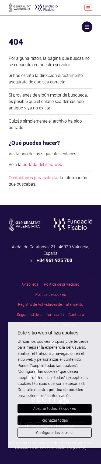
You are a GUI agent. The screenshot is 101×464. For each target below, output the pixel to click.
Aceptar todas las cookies (54, 408)
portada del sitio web (42, 164)
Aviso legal (30, 284)
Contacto (76, 314)
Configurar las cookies (54, 432)
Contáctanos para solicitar (34, 177)
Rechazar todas (54, 420)
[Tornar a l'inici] (87, 450)
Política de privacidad (61, 284)
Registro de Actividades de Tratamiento (50, 304)
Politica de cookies (50, 294)
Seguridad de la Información (40, 314)
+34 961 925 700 (54, 260)
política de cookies (66, 389)
